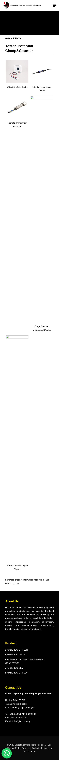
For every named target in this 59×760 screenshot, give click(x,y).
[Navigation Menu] (54, 5)
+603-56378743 (17, 714)
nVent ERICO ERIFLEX (16, 673)
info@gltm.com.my (21, 721)
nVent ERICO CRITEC (15, 654)
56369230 (31, 714)
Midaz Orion (29, 751)
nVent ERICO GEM (14, 668)
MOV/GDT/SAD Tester (17, 87)
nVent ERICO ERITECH (16, 650)
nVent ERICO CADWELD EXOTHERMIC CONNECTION (24, 661)
